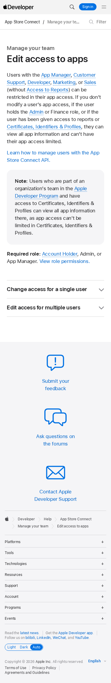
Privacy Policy (44, 668)
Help (48, 519)
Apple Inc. (44, 662)
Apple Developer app (75, 633)
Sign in (87, 7)
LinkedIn (44, 638)
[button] (72, 7)
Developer (26, 519)
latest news (29, 633)
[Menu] (104, 7)
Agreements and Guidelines (27, 673)
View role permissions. (64, 261)
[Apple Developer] (18, 7)
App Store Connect (22, 22)
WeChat (59, 638)
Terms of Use (15, 668)
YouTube (82, 638)
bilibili (30, 638)
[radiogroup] (24, 647)
